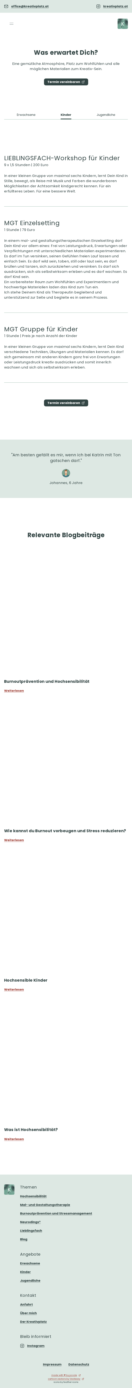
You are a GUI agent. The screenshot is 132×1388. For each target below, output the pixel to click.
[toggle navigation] (11, 23)
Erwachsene (26, 115)
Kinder (66, 115)
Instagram (36, 1346)
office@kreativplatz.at (30, 6)
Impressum (52, 1364)
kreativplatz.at (115, 6)
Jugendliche (106, 115)
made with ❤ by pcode (64, 1375)
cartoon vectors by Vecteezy (64, 1378)
